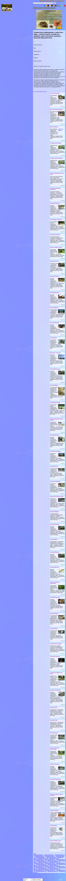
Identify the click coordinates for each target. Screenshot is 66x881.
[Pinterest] (64, 5)
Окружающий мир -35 (55, 868)
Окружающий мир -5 (50, 856)
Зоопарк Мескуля (54, 567)
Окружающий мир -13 (50, 859)
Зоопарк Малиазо (54, 435)
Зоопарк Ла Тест (54, 466)
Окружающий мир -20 (39, 863)
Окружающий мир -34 (43, 868)
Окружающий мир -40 (52, 871)
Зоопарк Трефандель (55, 779)
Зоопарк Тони (53, 707)
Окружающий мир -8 (51, 857)
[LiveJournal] (55, 5)
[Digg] (52, 5)
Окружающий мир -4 (39, 856)
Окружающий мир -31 (41, 867)
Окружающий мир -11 (54, 858)
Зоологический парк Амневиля (55, 189)
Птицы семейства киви (56, 247)
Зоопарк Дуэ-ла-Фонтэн (56, 219)
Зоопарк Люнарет (54, 524)
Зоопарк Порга (54, 628)
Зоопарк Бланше (54, 276)
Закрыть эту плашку (37, 879)
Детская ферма (54, 126)
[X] (48, 5)
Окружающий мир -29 (50, 866)
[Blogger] (50, 5)
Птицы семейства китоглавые (54, 748)
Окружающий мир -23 (41, 864)
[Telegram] (63, 5)
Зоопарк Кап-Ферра (55, 402)
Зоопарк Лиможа (54, 511)
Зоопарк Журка (54, 385)
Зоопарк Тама (53, 720)
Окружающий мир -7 (40, 857)
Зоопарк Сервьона (55, 656)
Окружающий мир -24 (52, 864)
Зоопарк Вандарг (54, 322)
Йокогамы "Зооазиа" (55, 352)
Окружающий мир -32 (52, 867)
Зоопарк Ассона (54, 261)
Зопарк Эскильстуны (55, 840)
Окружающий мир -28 (39, 866)
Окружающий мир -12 (39, 859)
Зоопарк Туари (54, 732)
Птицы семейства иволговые (54, 583)
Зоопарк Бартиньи (55, 203)
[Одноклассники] (46, 5)
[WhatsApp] (61, 5)
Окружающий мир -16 (52, 860)
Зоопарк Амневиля (55, 234)
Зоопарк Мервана (54, 552)
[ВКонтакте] (45, 5)
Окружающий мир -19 (55, 861)
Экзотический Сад (54, 93)
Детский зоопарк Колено (56, 109)
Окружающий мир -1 (38, 854)
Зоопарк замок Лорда (55, 143)
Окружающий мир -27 (55, 865)
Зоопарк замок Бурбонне (56, 158)
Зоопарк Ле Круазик (55, 481)
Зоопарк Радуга (54, 613)
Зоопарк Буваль (54, 307)
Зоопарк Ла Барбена (55, 451)
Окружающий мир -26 (43, 865)
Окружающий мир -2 (49, 854)
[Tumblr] (57, 5)
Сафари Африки (54, 810)
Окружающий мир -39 (41, 871)
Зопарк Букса (53, 825)
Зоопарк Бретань (54, 292)
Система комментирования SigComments (40, 91)
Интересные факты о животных (52, 1)
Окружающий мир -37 (50, 870)
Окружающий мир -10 (43, 858)
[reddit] (54, 5)
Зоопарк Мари (53, 539)
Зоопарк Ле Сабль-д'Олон (56, 496)
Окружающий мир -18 (43, 861)
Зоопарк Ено (53, 337)
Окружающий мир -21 (50, 863)
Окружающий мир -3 (60, 854)
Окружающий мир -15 (41, 860)
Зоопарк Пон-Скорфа (55, 643)
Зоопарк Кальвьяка (55, 369)
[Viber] (59, 5)
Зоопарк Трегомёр (55, 764)
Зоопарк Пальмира (55, 597)
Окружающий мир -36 (39, 870)
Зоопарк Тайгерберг (55, 690)
